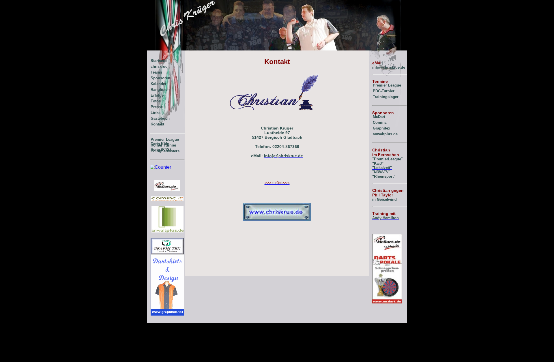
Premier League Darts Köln (165, 140)
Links (155, 112)
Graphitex (381, 128)
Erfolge (157, 95)
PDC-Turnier (383, 91)
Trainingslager (385, 97)
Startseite (159, 61)
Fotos (156, 101)
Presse (157, 107)
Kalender (158, 84)
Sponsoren (160, 78)
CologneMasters (165, 151)
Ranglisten (160, 89)
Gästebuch (160, 118)
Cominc (380, 122)
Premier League (387, 85)
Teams (156, 72)
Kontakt (157, 124)
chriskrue (159, 66)
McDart (379, 117)
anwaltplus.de (385, 134)
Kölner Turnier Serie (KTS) (163, 146)
